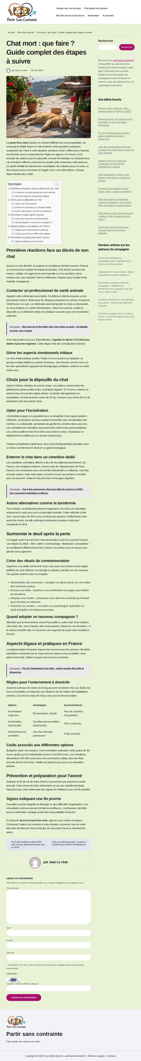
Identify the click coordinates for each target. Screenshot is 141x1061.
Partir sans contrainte (34, 1034)
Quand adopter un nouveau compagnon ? (33, 222)
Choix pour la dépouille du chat (26, 199)
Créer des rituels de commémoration (31, 218)
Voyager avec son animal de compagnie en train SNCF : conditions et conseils (112, 164)
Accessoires (108, 15)
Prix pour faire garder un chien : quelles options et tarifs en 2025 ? (115, 110)
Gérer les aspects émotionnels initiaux (32, 196)
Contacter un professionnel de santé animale (35, 192)
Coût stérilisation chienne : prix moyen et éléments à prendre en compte (114, 178)
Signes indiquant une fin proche (29, 241)
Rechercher (105, 40)
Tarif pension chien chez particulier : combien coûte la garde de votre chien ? (116, 216)
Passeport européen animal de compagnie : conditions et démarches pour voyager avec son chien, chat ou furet (115, 287)
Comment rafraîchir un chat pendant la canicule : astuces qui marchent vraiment (116, 303)
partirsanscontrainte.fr (123, 60)
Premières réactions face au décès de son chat (34, 188)
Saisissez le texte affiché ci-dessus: (22, 984)
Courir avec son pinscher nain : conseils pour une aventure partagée (113, 230)
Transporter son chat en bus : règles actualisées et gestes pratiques (116, 273)
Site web (10, 953)
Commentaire (13, 888)
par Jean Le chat (19, 70)
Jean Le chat (58, 862)
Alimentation (93, 15)
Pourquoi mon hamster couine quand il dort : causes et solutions (115, 190)
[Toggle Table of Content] (56, 184)
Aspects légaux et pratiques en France (30, 226)
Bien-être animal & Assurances (70, 15)
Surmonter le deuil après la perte (27, 214)
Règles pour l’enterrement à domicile (31, 230)
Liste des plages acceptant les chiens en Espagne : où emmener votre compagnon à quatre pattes (115, 202)
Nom (9, 928)
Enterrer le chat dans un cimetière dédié (33, 207)
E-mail (9, 940)
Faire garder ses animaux (96, 8)
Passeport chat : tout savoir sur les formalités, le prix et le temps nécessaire (115, 122)
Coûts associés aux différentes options (32, 233)
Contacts (111, 1056)
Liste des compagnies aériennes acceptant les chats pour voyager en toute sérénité (116, 150)
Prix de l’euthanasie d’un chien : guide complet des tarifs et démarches (114, 136)
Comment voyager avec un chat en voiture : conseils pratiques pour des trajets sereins (116, 316)
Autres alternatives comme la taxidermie (33, 211)
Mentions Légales (97, 1056)
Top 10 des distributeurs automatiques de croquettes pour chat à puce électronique (114, 261)
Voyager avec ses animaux (68, 8)
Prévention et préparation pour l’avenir (29, 237)
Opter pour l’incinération (25, 204)
